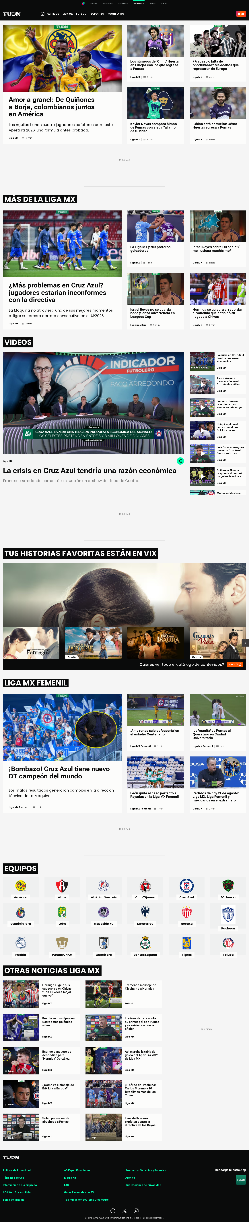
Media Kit (70, 1177)
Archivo (130, 1177)
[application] (93, 403)
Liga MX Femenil (19, 807)
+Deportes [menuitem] (96, 13)
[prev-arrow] (0, 642)
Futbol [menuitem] (81, 13)
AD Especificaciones (77, 1170)
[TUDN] (12, 13)
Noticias (108, 4)
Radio (152, 4)
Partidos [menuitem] (52, 13)
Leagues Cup (138, 325)
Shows (94, 4)
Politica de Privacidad (17, 1170)
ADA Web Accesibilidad (17, 1192)
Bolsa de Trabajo (13, 1199)
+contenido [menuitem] (116, 13)
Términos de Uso (13, 1177)
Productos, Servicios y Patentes (145, 1170)
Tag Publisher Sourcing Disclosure (86, 1199)
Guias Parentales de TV (79, 1192)
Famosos (123, 4)
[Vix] (241, 14)
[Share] (180, 461)
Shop (164, 4)
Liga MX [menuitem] (68, 13)
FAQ (66, 1185)
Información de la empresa (20, 1185)
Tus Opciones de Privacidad (143, 1185)
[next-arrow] (245, 643)
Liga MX (13, 138)
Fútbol (129, 1003)
